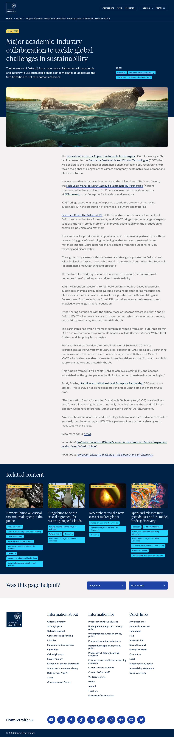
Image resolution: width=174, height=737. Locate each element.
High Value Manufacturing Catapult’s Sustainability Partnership (104, 186)
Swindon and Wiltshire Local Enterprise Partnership (111, 383)
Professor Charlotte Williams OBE (82, 215)
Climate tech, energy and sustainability (134, 77)
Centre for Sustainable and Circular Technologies (118, 160)
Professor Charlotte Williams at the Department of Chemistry (115, 454)
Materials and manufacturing (141, 72)
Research (129, 7)
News (119, 7)
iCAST (87, 434)
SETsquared (72, 194)
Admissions (108, 7)
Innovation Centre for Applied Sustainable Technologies (101, 156)
